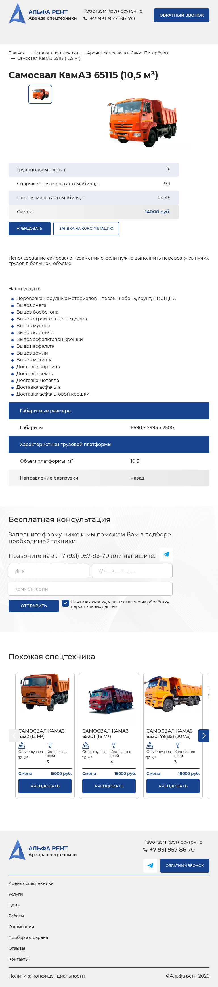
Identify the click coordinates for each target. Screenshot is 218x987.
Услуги (16, 894)
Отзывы (17, 948)
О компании (21, 926)
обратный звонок (182, 15)
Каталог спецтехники (55, 52)
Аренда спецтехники (31, 883)
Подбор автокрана (28, 937)
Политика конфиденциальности (47, 976)
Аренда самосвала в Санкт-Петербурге (128, 52)
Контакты (18, 959)
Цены (14, 905)
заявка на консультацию (86, 228)
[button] (203, 735)
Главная (17, 52)
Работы (16, 915)
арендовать (29, 228)
